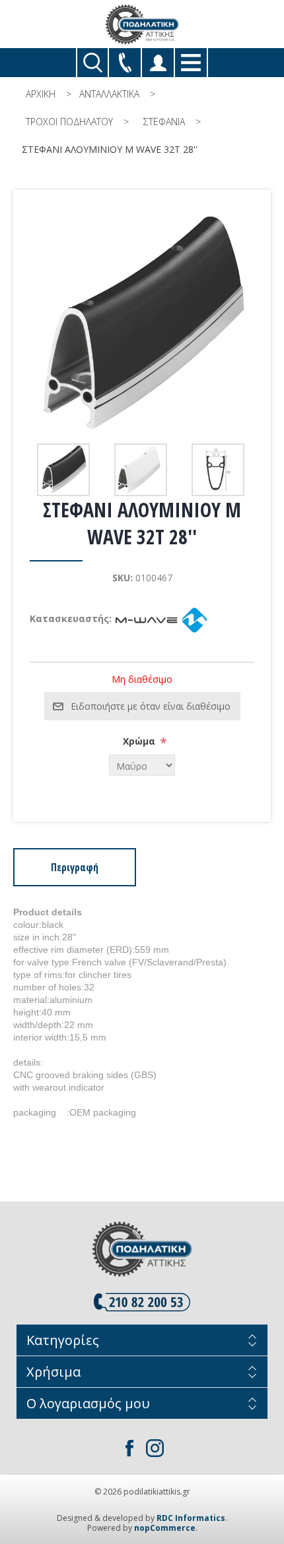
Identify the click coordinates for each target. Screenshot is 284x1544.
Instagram (154, 1448)
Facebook (129, 1448)
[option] (65, 469)
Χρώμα (140, 741)
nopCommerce (164, 1527)
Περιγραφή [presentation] (74, 867)
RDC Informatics (191, 1518)
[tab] (74, 867)
